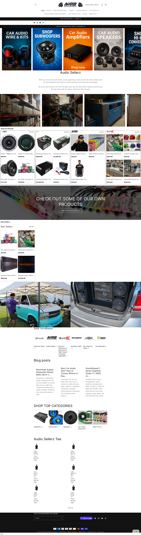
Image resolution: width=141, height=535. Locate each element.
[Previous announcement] (56, 22)
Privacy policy (100, 531)
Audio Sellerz (51, 346)
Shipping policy (82, 531)
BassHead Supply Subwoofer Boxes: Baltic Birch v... (45, 372)
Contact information (72, 531)
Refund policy (62, 531)
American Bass (39, 346)
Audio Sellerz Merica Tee (36, 474)
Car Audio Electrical (81, 428)
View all (70, 508)
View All (31, 132)
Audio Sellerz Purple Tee (72, 494)
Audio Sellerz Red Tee (36, 453)
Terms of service (92, 531)
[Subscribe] (61, 518)
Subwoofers (53, 427)
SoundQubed (100, 346)
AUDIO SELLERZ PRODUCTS (70, 210)
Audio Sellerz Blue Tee (73, 453)
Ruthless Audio (76, 346)
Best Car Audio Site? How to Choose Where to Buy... (69, 372)
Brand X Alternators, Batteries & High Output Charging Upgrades (63, 351)
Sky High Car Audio (88, 347)
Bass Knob (97, 427)
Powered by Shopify (53, 531)
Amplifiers (37, 427)
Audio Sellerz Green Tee (36, 494)
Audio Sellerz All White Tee (73, 474)
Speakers (66, 427)
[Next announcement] (84, 22)
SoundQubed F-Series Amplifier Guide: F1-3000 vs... (93, 372)
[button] (35, 5)
